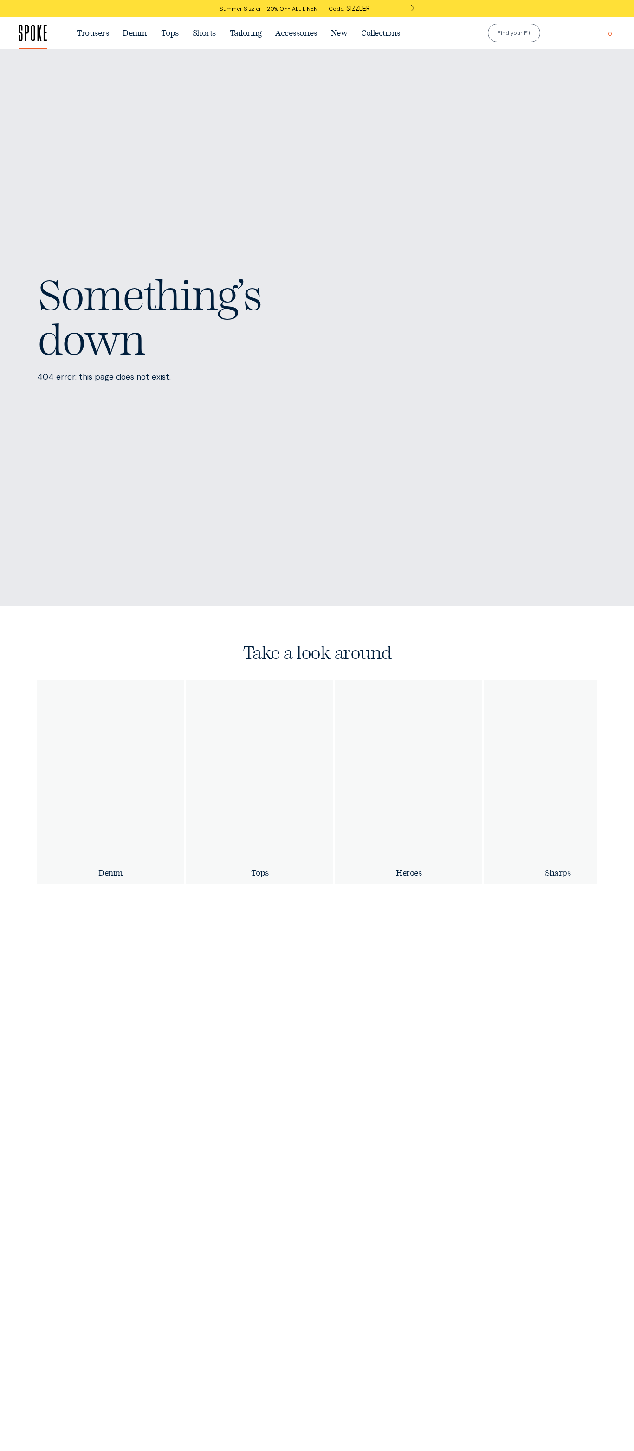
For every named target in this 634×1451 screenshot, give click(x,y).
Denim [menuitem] (135, 32)
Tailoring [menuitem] (246, 32)
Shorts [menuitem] (204, 32)
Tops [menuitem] (170, 32)
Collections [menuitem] (380, 32)
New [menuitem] (339, 32)
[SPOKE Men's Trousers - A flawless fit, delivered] (44, 33)
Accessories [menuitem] (296, 32)
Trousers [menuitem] (93, 32)
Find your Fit (514, 33)
